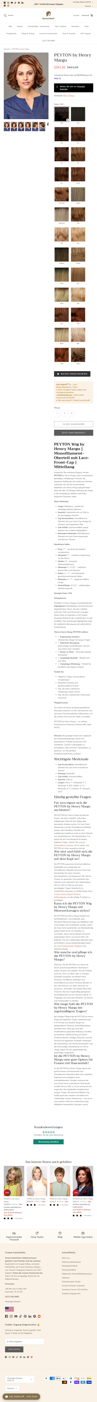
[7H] (78, 154)
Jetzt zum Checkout (73, 432)
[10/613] (78, 194)
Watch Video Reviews (74, 374)
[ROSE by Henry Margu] (60, 1181)
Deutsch (88, 6)
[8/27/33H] (61, 194)
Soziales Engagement (71, 1293)
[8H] (61, 174)
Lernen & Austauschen (48, 33)
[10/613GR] (61, 214)
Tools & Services (68, 33)
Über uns (66, 1258)
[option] (26, 86)
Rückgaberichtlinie (69, 1266)
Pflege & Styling (27, 33)
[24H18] (78, 254)
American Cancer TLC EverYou (75, 1289)
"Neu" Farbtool (60, 26)
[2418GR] (61, 254)
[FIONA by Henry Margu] (37, 1181)
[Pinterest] (19, 3)
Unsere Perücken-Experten (73, 1285)
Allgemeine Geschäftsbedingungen (77, 1273)
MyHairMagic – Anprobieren (39, 26)
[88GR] (61, 334)
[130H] (61, 354)
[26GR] (61, 294)
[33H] (78, 314)
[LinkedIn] (22, 3)
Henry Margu (68, 95)
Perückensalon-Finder (71, 1281)
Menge (57, 408)
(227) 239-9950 (48, 40)
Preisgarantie (11, 33)
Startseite (7, 49)
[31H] (61, 314)
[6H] (61, 154)
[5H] (78, 134)
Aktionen (66, 1277)
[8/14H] (78, 174)
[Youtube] (12, 3)
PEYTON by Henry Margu (20, 49)
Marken (20, 26)
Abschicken (14, 1349)
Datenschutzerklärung (71, 1262)
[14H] (61, 234)
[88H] (78, 334)
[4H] (61, 134)
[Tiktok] (15, 3)
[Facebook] (5, 3)
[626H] (78, 354)
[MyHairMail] (48, 15)
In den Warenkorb (73, 424)
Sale (10, 26)
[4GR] (78, 114)
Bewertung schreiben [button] (49, 1141)
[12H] (78, 214)
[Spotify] (5, 6)
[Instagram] (8, 3)
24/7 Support (85, 33)
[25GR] (61, 274)
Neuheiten (75, 26)
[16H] (78, 234)
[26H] (78, 294)
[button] (67, 120)
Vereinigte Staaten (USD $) (82, 2)
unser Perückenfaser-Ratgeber (69, 946)
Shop (86, 26)
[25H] (78, 274)
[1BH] (61, 114)
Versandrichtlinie (69, 1270)
